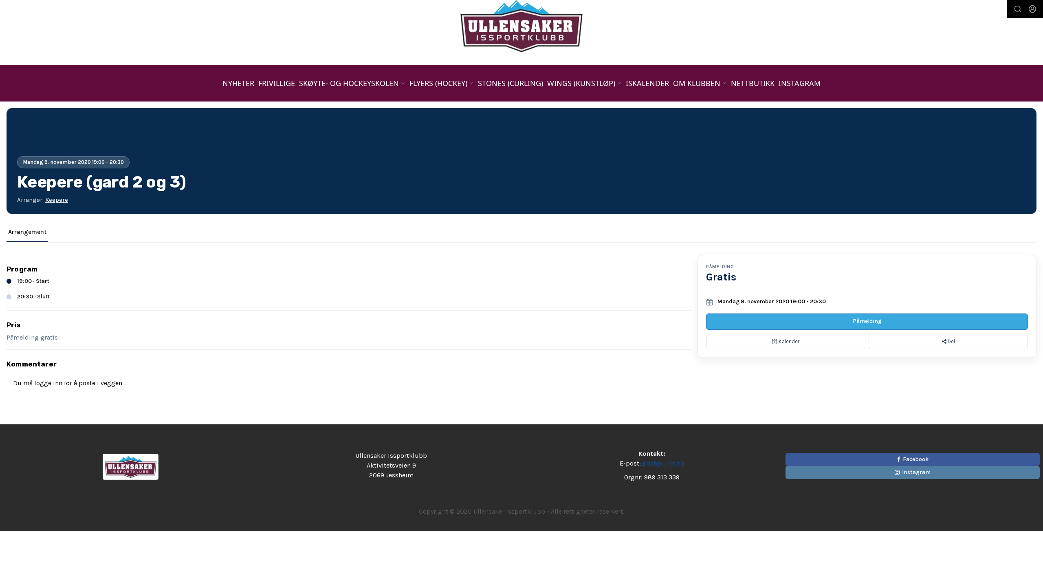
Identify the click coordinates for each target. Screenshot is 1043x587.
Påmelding (867, 321)
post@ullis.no (663, 463)
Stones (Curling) (510, 83)
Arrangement (27, 232)
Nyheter (238, 83)
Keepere (56, 199)
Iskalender (647, 83)
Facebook (916, 459)
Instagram (800, 83)
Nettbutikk (753, 83)
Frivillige (276, 83)
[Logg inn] (1032, 9)
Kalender (788, 341)
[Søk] (1017, 9)
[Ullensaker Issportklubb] (521, 26)
